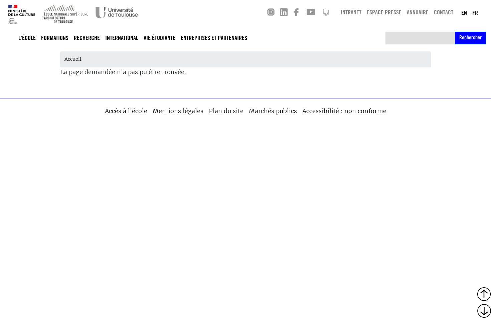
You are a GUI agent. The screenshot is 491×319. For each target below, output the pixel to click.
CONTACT (443, 13)
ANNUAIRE (418, 13)
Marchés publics (273, 111)
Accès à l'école (126, 111)
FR (475, 14)
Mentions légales (178, 111)
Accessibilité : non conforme (344, 111)
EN (464, 14)
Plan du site (226, 111)
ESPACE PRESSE (384, 13)
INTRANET (351, 13)
